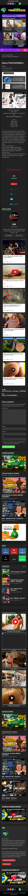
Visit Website (8, 235)
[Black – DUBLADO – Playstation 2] (14, 788)
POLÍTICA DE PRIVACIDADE (8, 860)
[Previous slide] (23, 566)
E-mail (4, 431)
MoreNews (22, 893)
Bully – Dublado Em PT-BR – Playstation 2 (12, 518)
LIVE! (25, 50)
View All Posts (19, 235)
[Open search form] (18, 50)
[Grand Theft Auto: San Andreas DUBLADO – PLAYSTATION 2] (14, 485)
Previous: (14, 390)
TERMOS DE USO (6, 864)
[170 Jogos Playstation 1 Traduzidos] (14, 463)
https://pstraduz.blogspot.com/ (14, 116)
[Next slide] (25, 566)
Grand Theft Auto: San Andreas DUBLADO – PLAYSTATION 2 (13, 496)
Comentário (5, 408)
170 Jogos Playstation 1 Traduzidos (10, 473)
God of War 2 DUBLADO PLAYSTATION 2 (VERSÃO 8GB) (6, 599)
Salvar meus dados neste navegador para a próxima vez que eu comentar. (14, 442)
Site (3, 437)
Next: (9, 394)
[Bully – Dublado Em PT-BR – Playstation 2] (14, 509)
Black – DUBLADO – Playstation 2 (6, 590)
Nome (4, 426)
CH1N (4, 66)
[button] (2, 50)
